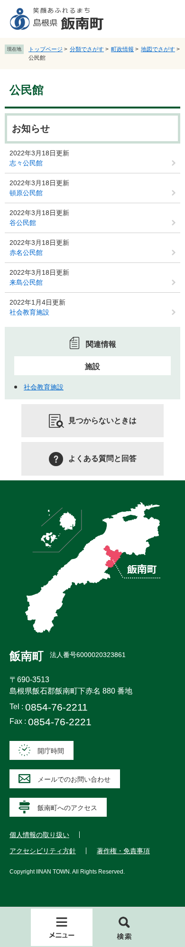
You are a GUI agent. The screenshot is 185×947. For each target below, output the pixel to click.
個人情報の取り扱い (39, 835)
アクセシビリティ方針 (42, 851)
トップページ (45, 49)
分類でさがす (87, 49)
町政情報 (122, 49)
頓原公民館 (26, 193)
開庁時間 (50, 751)
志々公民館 (26, 163)
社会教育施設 (29, 312)
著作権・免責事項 (123, 851)
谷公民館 (22, 222)
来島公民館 (26, 282)
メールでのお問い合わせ (74, 779)
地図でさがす (158, 49)
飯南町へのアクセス (67, 808)
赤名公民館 (26, 252)
